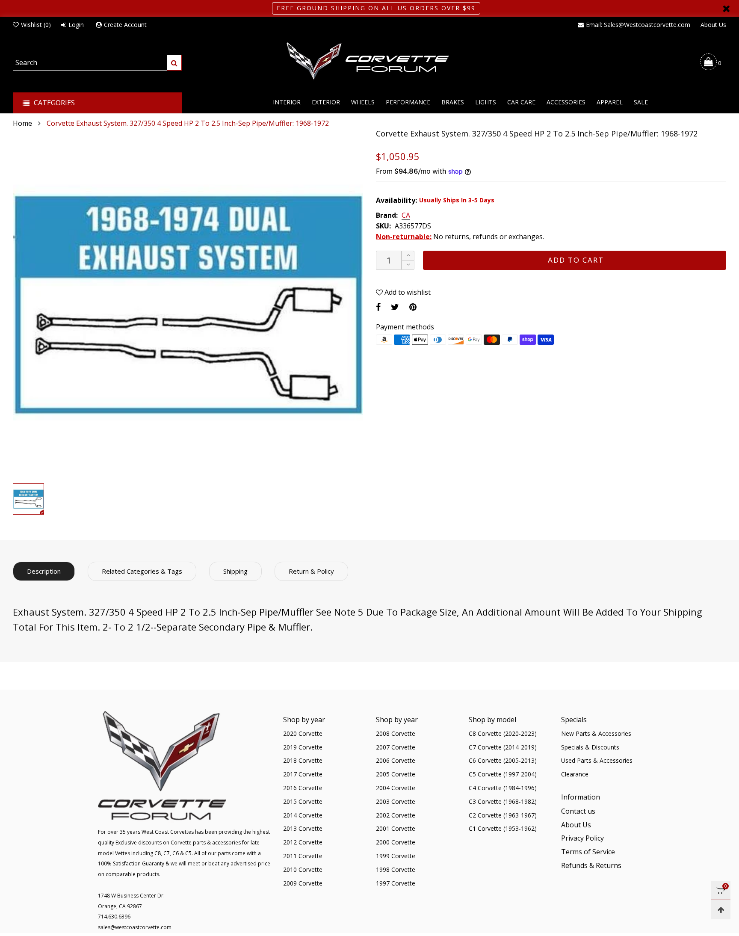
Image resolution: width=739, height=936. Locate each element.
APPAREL (610, 102)
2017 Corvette (302, 774)
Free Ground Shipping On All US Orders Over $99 (376, 8)
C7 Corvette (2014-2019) (503, 747)
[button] (408, 265)
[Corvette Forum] (369, 61)
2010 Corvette (302, 869)
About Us (713, 25)
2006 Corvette (395, 760)
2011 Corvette (302, 856)
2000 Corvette (395, 842)
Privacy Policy (582, 838)
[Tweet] (395, 307)
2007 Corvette (395, 747)
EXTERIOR (326, 102)
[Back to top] (720, 909)
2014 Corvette (302, 815)
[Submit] (174, 63)
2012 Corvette (302, 842)
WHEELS (363, 102)
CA (406, 215)
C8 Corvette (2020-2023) (503, 733)
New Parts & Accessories (596, 733)
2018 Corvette (302, 760)
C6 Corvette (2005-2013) (503, 760)
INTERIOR (287, 102)
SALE (641, 102)
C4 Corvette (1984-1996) (503, 788)
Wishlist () (36, 25)
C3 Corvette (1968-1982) (503, 801)
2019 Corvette (302, 747)
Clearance (574, 774)
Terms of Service (588, 851)
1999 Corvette (395, 856)
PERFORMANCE (408, 102)
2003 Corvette (395, 801)
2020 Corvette (302, 733)
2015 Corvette (302, 801)
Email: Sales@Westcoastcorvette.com (638, 25)
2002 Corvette (395, 815)
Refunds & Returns (591, 865)
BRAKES (452, 102)
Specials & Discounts (590, 747)
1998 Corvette (395, 869)
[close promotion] (726, 8)
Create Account (125, 25)
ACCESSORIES (566, 102)
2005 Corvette (395, 774)
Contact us (578, 811)
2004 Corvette (395, 788)
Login (76, 25)
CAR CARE (521, 102)
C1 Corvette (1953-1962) (503, 828)
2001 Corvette (395, 828)
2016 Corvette (302, 788)
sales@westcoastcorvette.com (134, 927)
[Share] (378, 307)
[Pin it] (413, 307)
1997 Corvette (395, 883)
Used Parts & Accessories (597, 760)
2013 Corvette (302, 828)
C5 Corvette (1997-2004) (503, 774)
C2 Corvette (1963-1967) (503, 815)
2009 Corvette (302, 883)
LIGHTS (485, 102)
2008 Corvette (395, 733)
